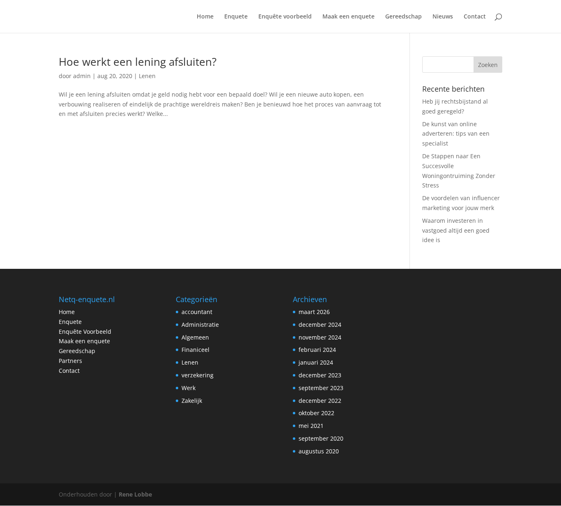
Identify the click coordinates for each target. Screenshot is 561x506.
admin (82, 76)
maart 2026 (314, 312)
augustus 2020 (319, 451)
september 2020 (321, 438)
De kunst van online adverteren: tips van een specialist (456, 134)
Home (205, 17)
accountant (197, 312)
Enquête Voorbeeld (85, 331)
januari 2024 (316, 362)
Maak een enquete (348, 17)
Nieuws (442, 17)
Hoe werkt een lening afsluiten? (137, 61)
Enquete (236, 17)
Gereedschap (403, 17)
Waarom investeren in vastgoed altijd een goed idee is (456, 230)
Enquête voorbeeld (285, 17)
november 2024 (320, 337)
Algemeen (195, 337)
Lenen (147, 76)
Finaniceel (195, 350)
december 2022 (320, 400)
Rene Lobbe (135, 494)
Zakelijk (192, 400)
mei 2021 (311, 426)
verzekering (198, 375)
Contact (475, 17)
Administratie (200, 324)
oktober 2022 (316, 413)
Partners (70, 361)
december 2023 (320, 375)
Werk (188, 388)
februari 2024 (317, 350)
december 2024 (320, 324)
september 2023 (321, 388)
